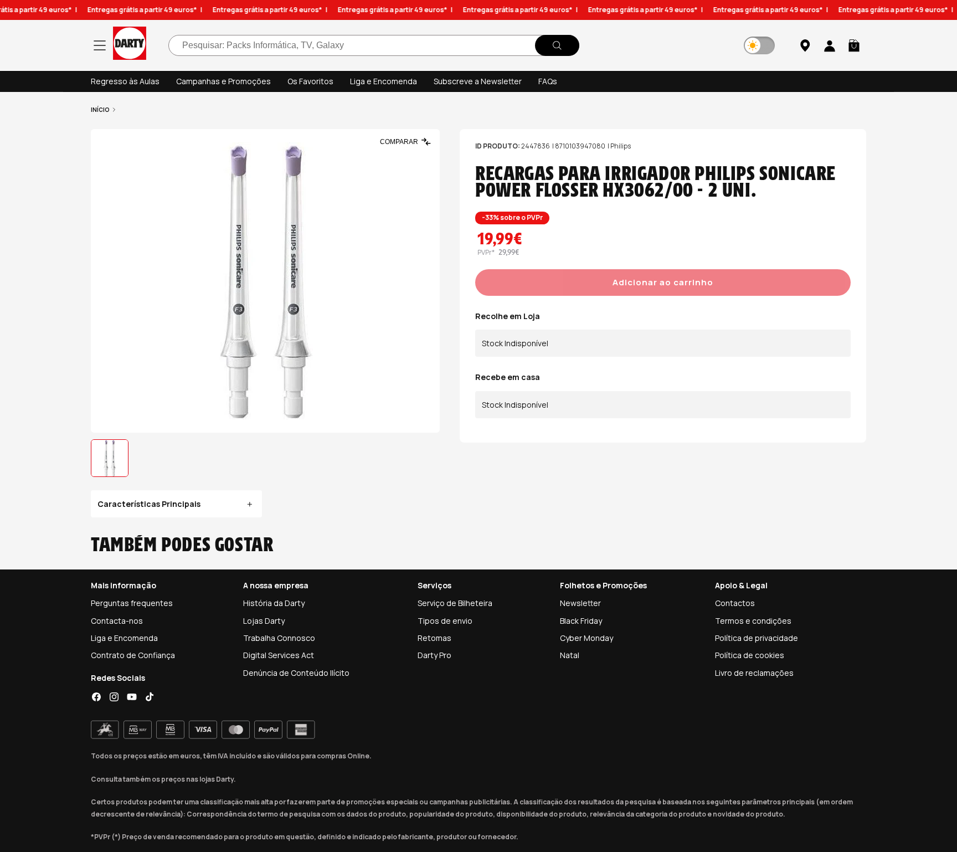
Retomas (434, 638)
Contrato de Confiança (133, 655)
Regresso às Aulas (125, 81)
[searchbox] (373, 45)
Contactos (735, 603)
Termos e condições (753, 620)
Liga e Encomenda (383, 81)
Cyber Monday (586, 638)
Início (100, 110)
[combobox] (373, 45)
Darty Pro (434, 655)
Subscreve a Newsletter (478, 81)
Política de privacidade (756, 638)
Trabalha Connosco (279, 638)
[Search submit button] (557, 45)
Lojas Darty (264, 620)
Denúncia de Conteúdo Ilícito (296, 673)
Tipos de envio (445, 620)
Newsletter (580, 603)
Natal (569, 655)
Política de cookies (749, 655)
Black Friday (581, 620)
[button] (854, 45)
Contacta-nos (117, 620)
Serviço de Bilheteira (455, 603)
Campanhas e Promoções (223, 81)
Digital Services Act (278, 655)
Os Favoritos (310, 81)
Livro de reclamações (754, 673)
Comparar (399, 142)
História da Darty (274, 603)
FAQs (547, 81)
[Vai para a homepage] (129, 45)
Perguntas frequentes (132, 603)
